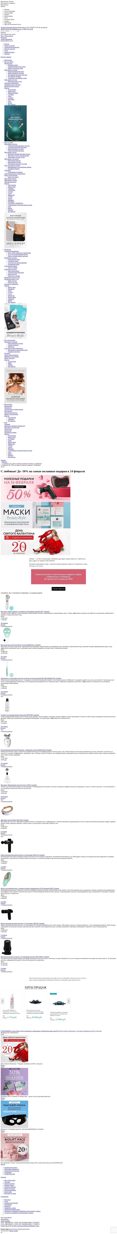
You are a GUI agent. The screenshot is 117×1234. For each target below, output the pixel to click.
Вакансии (7, 1206)
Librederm (11, 299)
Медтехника (8, 404)
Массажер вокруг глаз (15, 81)
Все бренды (11, 104)
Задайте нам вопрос (18, 1226)
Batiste (10, 300)
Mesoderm (11, 289)
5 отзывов (4, 935)
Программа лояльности (11, 1169)
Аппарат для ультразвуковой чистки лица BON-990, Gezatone (20, 715)
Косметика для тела (10, 269)
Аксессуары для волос (11, 355)
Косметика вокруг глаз (11, 279)
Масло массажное (13, 271)
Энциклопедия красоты (11, 47)
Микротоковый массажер (16, 71)
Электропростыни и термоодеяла (14, 173)
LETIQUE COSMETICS (15, 203)
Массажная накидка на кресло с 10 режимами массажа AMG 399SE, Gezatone (25, 957)
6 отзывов (4, 831)
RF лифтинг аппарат (14, 76)
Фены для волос (9, 358)
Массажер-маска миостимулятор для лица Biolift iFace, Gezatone (20, 645)
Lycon (10, 193)
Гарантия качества (10, 1187)
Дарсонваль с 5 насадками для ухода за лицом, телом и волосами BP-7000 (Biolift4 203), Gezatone (31, 678)
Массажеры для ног (10, 152)
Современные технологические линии (20, 205)
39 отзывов (4, 796)
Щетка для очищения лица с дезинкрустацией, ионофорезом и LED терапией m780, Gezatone (30, 888)
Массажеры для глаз (10, 80)
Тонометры (7, 408)
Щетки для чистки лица (15, 68)
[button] (2, 1001)
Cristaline (11, 188)
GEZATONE (12, 89)
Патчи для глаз (12, 282)
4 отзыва (3, 901)
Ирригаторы (8, 406)
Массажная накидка (14, 160)
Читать (3, 1065)
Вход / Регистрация (7, 36)
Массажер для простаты (11, 427)
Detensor (10, 210)
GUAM (10, 192)
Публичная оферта (10, 1190)
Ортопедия (7, 431)
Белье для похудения (10, 175)
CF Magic (11, 94)
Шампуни (11, 347)
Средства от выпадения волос (13, 348)
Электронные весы (10, 182)
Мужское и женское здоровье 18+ (14, 426)
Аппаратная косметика (11, 251)
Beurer (10, 103)
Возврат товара (9, 1185)
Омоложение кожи (14, 259)
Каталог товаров (6, 57)
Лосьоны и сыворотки (11, 284)
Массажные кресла (10, 178)
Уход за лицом (8, 61)
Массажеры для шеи (10, 180)
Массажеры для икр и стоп (16, 157)
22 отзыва (4, 656)
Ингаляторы (8, 411)
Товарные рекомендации (12, 1209)
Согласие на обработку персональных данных (18, 1213)
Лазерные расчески (14, 351)
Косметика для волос (10, 342)
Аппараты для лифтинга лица (17, 78)
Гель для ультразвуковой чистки (18, 254)
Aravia (10, 198)
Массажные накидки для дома (17, 164)
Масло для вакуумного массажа (18, 256)
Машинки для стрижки (11, 356)
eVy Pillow (11, 439)
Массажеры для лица (10, 70)
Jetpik (9, 440)
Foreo (9, 96)
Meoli (9, 363)
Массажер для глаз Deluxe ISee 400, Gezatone (15, 820)
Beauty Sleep (12, 297)
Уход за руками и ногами (12, 165)
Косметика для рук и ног (12, 277)
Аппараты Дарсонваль (11, 83)
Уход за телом (8, 142)
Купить (3, 625)
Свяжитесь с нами (10, 1208)
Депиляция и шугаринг (15, 172)
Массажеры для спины (11, 159)
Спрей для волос (13, 345)
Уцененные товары (10, 432)
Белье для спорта (13, 177)
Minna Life (11, 195)
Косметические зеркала (11, 86)
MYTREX (11, 99)
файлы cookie (14, 1231)
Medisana (11, 200)
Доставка (7, 1182)
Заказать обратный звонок (9, 27)
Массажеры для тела (10, 144)
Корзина (26, 1226)
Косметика (7, 249)
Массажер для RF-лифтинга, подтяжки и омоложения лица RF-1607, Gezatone (25, 611)
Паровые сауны (13, 65)
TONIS (10, 197)
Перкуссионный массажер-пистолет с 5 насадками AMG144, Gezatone (23, 923)
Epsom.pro (11, 295)
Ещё (5, 422)
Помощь (7, 54)
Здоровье (7, 424)
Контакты (7, 1199)
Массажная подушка (14, 162)
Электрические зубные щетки (13, 409)
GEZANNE (11, 190)
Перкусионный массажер (16, 150)
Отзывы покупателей (11, 1203)
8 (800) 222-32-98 (27, 29)
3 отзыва (3, 866)
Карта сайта (8, 1192)
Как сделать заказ (9, 1180)
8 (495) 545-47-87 (9, 1174)
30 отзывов (4, 726)
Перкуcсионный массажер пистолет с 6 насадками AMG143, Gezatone (23, 855)
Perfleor (10, 365)
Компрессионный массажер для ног (19, 154)
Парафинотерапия (13, 169)
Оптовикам (8, 1172)
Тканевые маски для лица (12, 85)
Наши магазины (9, 52)
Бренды (6, 44)
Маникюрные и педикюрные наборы (19, 167)
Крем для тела (12, 274)
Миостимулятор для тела (15, 149)
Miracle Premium (13, 93)
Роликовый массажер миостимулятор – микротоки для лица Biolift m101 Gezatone (26, 750)
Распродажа (8, 60)
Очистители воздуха (10, 412)
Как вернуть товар (10, 1193)
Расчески (7, 353)
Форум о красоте (9, 49)
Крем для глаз (12, 281)
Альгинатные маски (10, 266)
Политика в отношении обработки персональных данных (22, 1211)
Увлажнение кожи (13, 264)
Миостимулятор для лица (16, 73)
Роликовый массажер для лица (17, 75)
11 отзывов (4, 763)
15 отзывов (4, 691)
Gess (9, 101)
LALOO (10, 98)
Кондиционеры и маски (15, 343)
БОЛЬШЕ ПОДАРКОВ (58, 589)
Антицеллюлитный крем (16, 272)
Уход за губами (12, 267)
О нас (6, 50)
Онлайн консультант (10, 1167)
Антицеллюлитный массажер (17, 147)
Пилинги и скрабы (14, 276)
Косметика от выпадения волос (18, 350)
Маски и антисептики (11, 414)
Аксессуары (8, 429)
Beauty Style (11, 91)
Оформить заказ (34, 1226)
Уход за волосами (9, 340)
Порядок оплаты (9, 1183)
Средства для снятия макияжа (17, 262)
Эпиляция (7, 170)
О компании (4, 1196)
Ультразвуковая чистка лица (16, 66)
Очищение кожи (13, 261)
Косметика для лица (10, 258)
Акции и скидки (9, 45)
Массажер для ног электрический (18, 155)
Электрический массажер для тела (18, 146)
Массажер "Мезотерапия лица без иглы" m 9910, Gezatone (19, 785)
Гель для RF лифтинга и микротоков (19, 253)
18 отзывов (4, 623)
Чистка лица (8, 63)
